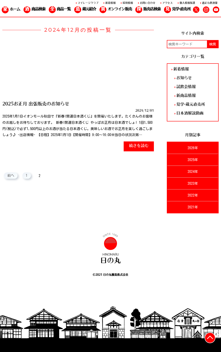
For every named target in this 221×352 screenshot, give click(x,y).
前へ (10, 175)
